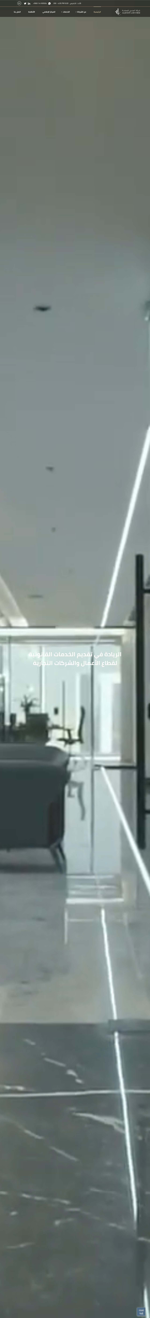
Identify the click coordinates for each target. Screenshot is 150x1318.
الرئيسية (97, 12)
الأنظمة (31, 12)
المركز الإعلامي (48, 12)
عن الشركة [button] (81, 12)
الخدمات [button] (66, 12)
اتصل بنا (17, 12)
